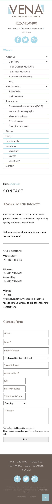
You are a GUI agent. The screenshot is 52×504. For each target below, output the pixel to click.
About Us (10, 56)
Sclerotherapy (16, 121)
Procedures (12, 101)
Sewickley (37, 28)
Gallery (9, 131)
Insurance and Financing (20, 76)
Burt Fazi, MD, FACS (20, 71)
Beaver (25, 28)
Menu (9, 50)
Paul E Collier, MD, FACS (22, 66)
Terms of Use (21, 496)
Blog (11, 81)
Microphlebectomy (18, 116)
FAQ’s (9, 136)
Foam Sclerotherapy (19, 126)
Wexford (26, 32)
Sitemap (32, 496)
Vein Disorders (13, 86)
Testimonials (12, 141)
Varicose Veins (16, 96)
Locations (11, 146)
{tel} (9, 294)
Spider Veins (15, 91)
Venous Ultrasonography (21, 111)
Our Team (14, 61)
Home (6, 183)
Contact (10, 165)
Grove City (14, 28)
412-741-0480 (26, 23)
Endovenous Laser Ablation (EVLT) (26, 106)
